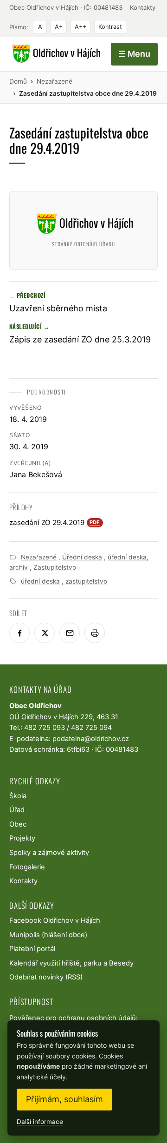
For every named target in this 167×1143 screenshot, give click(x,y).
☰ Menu (134, 54)
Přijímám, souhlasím (64, 1099)
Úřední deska (82, 557)
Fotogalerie (27, 867)
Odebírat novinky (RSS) (46, 977)
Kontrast (110, 26)
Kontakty (142, 7)
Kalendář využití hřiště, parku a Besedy (71, 963)
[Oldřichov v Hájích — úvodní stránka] (55, 54)
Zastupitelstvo (54, 567)
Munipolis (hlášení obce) (48, 935)
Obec (17, 824)
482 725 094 (91, 727)
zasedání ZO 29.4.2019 (54, 522)
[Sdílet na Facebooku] (19, 633)
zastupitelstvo (86, 581)
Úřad (17, 810)
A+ (59, 26)
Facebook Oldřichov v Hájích (54, 920)
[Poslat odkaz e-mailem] (69, 633)
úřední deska (40, 581)
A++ (80, 26)
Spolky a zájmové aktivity (49, 852)
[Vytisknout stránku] (94, 633)
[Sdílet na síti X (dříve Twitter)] (44, 633)
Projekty (22, 838)
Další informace (40, 1121)
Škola (17, 796)
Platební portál (32, 949)
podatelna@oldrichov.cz (90, 739)
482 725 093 (44, 727)
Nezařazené (39, 557)
